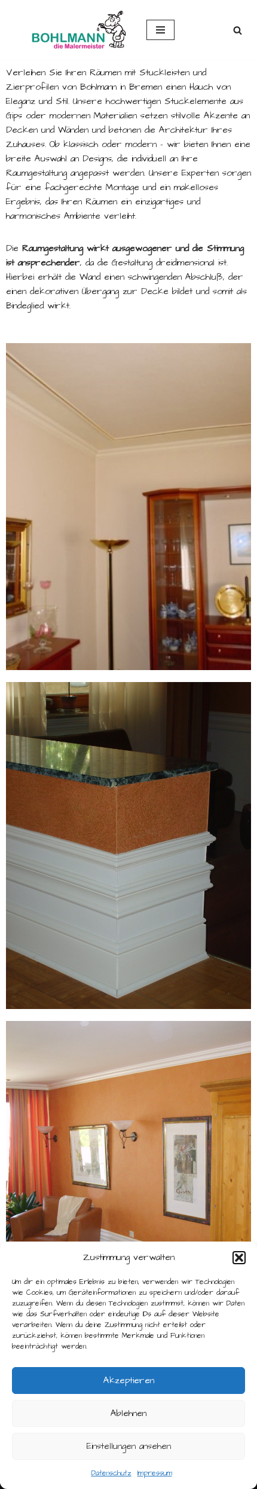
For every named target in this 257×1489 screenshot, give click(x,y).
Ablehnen (128, 1413)
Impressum (154, 1473)
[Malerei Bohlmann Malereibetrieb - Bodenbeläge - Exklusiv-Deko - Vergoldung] (68, 29)
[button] (239, 1258)
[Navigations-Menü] (160, 30)
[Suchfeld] (237, 30)
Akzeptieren (128, 1380)
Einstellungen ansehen (129, 1446)
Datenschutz (111, 1473)
